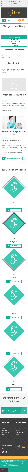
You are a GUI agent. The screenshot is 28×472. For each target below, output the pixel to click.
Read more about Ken (13, 158)
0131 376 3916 (14, 3)
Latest (3, 436)
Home (3, 428)
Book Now (11, 20)
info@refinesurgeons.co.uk (15, 5)
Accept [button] (4, 470)
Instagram (3, 452)
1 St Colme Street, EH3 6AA (14, 1)
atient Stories (6, 432)
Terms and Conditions (18, 429)
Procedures (5, 430)
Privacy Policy (19, 432)
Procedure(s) (14, 40)
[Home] (14, 12)
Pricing (4, 434)
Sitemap (17, 434)
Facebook (6, 452)
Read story (15, 210)
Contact (4, 438)
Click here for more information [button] (9, 465)
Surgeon (14, 43)
